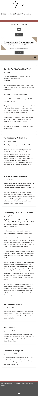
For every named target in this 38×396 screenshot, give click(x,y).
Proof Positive (9, 328)
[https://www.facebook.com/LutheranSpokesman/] (19, 393)
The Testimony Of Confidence (16, 138)
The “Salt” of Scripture (13, 351)
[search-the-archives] (19, 30)
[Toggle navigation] (35, 18)
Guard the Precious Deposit (15, 176)
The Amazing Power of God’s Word (18, 213)
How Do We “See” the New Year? (17, 69)
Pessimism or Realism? (14, 305)
